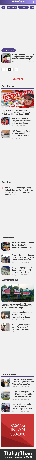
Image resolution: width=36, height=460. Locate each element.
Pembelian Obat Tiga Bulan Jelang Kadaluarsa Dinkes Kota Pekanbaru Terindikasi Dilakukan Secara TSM (16, 112)
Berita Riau (12, 7)
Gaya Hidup (23, 7)
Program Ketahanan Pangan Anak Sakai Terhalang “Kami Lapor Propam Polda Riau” (23, 257)
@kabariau (18, 79)
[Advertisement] (18, 28)
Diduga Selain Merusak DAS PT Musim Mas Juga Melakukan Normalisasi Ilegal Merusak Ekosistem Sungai (17, 306)
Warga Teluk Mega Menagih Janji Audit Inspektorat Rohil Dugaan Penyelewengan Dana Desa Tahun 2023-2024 (23, 396)
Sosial (14, 62)
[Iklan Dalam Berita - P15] (18, 430)
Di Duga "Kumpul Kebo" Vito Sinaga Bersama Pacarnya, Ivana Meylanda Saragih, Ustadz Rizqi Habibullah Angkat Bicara (23, 58)
